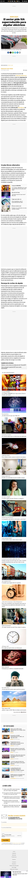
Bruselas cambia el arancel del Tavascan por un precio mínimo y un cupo (17, 749)
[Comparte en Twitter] (10, 53)
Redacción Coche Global (7, 68)
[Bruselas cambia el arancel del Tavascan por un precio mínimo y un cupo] (6, 750)
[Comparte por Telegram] (15, 53)
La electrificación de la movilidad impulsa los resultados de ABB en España (17, 769)
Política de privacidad (14, 865)
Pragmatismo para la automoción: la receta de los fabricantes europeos (17, 743)
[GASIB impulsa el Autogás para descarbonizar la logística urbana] (6, 776)
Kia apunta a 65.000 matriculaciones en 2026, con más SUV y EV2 (17, 736)
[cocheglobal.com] (14, 1)
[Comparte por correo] (20, 53)
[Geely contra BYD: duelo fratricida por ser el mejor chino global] (6, 730)
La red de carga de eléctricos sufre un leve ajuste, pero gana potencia (17, 762)
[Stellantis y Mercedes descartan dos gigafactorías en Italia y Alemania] (6, 756)
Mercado (12, 732)
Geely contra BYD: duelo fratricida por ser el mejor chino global (17, 730)
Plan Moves (21, 107)
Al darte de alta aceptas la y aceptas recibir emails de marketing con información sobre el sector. (13, 843)
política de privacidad (17, 843)
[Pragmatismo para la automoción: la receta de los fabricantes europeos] (6, 743)
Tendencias (12, 765)
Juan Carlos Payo (17, 739)
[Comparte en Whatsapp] (13, 53)
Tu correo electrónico (6, 827)
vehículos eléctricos (21, 75)
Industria (12, 745)
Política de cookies (14, 869)
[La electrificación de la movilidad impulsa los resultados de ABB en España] (6, 769)
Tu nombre (4, 822)
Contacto (14, 862)
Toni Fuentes (16, 745)
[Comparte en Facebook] (8, 53)
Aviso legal (14, 867)
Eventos (14, 859)
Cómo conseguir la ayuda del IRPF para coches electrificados (11, 368)
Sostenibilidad (13, 778)
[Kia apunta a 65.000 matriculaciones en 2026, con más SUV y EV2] (6, 737)
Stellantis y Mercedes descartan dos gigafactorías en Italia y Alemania (17, 756)
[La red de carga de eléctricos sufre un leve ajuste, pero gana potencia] (6, 763)
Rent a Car (10, 65)
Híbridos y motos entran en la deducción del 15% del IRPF (13, 365)
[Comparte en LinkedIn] (17, 53)
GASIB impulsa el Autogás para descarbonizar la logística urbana (17, 775)
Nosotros (14, 863)
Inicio (14, 851)
